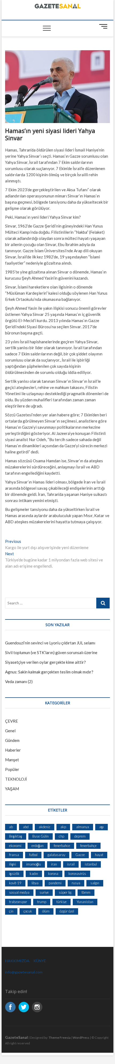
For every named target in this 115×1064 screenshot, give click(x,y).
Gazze (80, 855)
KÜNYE (39, 960)
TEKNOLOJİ (16, 779)
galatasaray (56, 855)
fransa (14, 855)
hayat (99, 855)
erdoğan (38, 845)
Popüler (12, 769)
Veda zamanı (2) (19, 681)
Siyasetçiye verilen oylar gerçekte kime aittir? (45, 662)
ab (11, 827)
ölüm (45, 911)
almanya (82, 827)
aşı (101, 827)
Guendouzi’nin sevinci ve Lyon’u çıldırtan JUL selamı (50, 642)
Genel (10, 730)
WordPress (81, 1038)
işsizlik (14, 873)
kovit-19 (15, 883)
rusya (76, 883)
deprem (80, 836)
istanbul (91, 864)
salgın (94, 883)
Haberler (13, 750)
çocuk (28, 911)
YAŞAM (12, 788)
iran (54, 864)
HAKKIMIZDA (17, 960)
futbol (33, 855)
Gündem (12, 740)
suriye (44, 892)
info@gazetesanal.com (24, 972)
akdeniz (44, 827)
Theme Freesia (60, 1038)
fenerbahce (62, 845)
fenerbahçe (88, 845)
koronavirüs (77, 873)
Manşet (12, 759)
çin (11, 911)
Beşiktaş (15, 836)
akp (63, 827)
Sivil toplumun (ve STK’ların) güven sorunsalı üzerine (51, 652)
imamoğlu (33, 864)
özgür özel (67, 911)
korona (53, 873)
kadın (34, 873)
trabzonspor (18, 902)
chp (61, 836)
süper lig (65, 892)
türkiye (61, 902)
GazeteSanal (16, 1037)
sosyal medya (19, 892)
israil (71, 864)
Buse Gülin (40, 836)
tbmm (86, 892)
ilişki (12, 864)
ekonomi (15, 845)
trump (41, 902)
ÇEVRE (11, 721)
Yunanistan (85, 902)
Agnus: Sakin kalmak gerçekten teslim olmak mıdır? (49, 671)
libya (35, 883)
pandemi (55, 883)
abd (26, 827)
